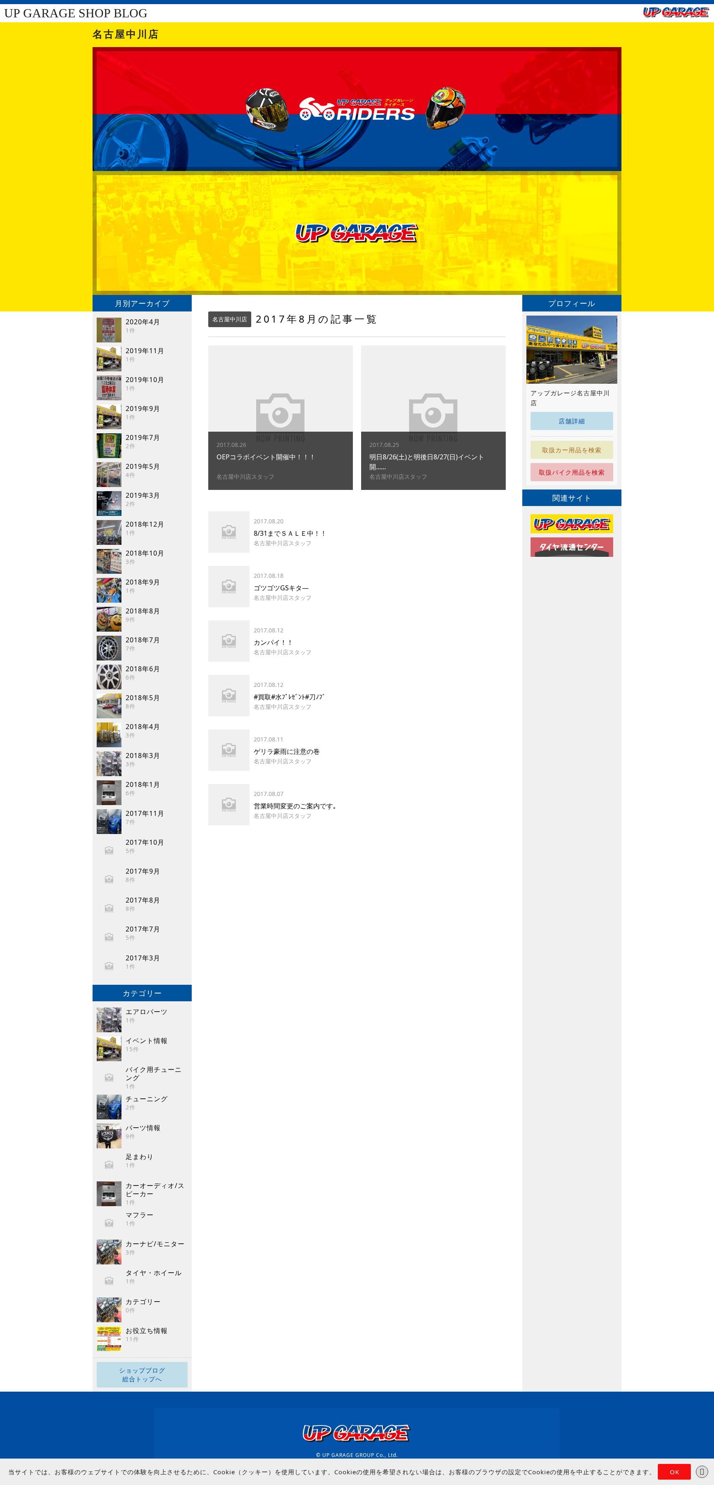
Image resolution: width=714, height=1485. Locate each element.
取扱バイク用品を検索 (572, 472)
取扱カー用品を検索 (572, 450)
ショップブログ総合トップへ (142, 1374)
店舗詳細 (572, 421)
